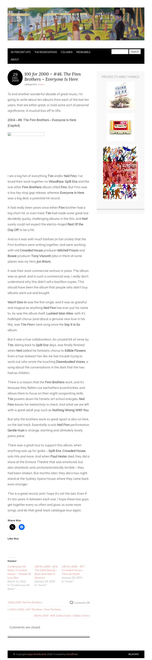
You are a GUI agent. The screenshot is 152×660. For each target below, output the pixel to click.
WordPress (72, 654)
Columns (67, 52)
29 (15, 74)
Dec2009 (15, 79)
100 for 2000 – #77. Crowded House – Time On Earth (73, 570)
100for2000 (14, 602)
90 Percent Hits (21, 52)
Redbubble (83, 52)
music (41, 84)
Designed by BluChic (134, 654)
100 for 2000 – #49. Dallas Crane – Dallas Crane (61, 615)
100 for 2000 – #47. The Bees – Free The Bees (35, 609)
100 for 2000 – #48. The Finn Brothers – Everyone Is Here (52, 76)
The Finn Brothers (32, 602)
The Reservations (45, 52)
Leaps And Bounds (37, 654)
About (15, 59)
